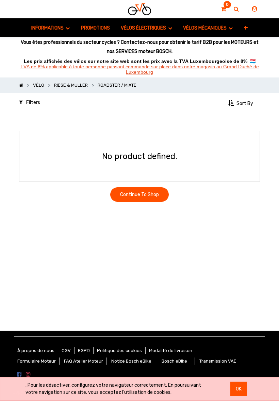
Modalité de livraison (170, 350)
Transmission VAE (217, 361)
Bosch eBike (174, 361)
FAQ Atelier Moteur (83, 361)
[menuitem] (95, 27)
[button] (245, 27)
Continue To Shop (139, 194)
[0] (223, 9)
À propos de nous (35, 350)
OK (239, 389)
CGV (66, 350)
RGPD (84, 350)
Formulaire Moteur (36, 361)
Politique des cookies (119, 350)
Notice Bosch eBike (131, 361)
